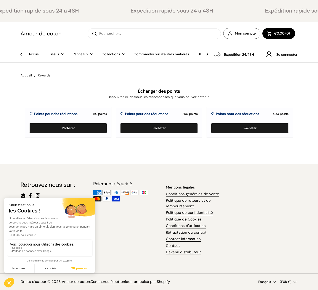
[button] (278, 33)
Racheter (68, 128)
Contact (173, 245)
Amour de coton (41, 33)
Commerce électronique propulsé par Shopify (130, 281)
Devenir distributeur (183, 252)
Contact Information (183, 238)
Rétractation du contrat (186, 232)
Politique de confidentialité (189, 212)
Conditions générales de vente (192, 194)
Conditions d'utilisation (186, 225)
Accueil (26, 75)
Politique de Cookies (184, 219)
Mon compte (245, 33)
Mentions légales (180, 187)
